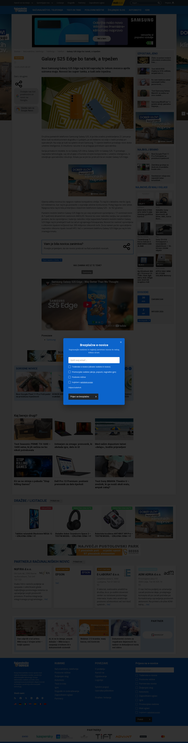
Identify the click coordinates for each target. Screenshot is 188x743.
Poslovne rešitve (79, 377)
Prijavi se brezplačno (79, 396)
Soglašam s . (82, 382)
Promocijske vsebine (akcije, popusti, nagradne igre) (94, 372)
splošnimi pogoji (87, 382)
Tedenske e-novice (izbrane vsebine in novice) (91, 366)
